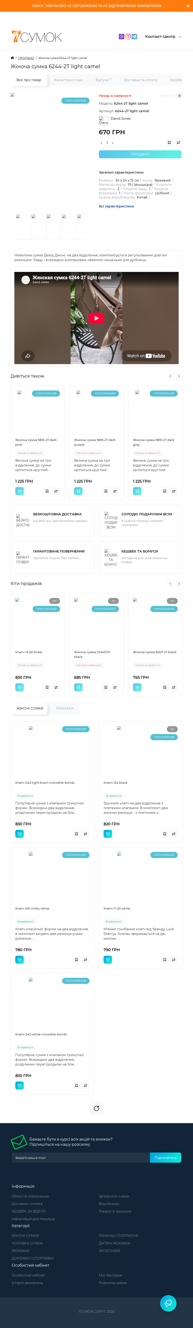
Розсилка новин (113, 1283)
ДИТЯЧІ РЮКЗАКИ (114, 1243)
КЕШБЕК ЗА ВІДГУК (28, 1211)
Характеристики (68, 80)
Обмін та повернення (30, 1196)
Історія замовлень (27, 1283)
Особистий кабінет (28, 1275)
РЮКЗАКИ (65, 708)
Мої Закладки (110, 1275)
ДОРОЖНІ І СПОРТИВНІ (32, 1258)
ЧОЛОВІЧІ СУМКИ (27, 1243)
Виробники (109, 1204)
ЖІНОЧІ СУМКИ (30, 708)
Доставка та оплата (140, 80)
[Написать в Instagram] (128, 36)
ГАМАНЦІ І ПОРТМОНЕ (118, 1236)
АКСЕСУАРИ (109, 1251)
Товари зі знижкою (115, 1211)
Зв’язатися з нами (114, 1196)
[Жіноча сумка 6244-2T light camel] (69, 152)
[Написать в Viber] (122, 36)
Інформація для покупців (33, 1219)
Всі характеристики (116, 206)
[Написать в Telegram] (134, 36)
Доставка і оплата (27, 1204)
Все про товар (28, 80)
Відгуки (103, 80)
